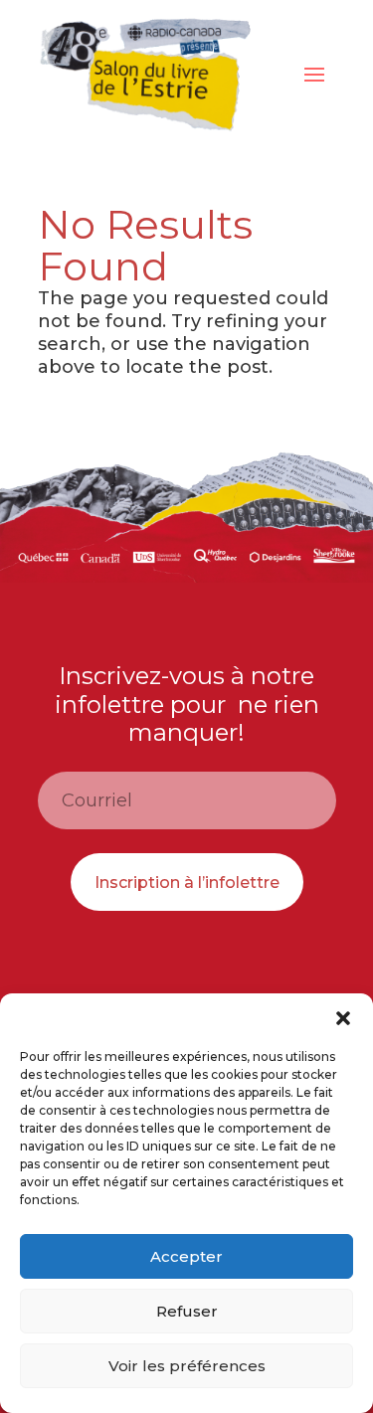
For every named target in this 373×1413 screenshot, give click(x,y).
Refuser (187, 1311)
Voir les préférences (187, 1365)
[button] (343, 1018)
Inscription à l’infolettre (187, 882)
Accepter (186, 1256)
